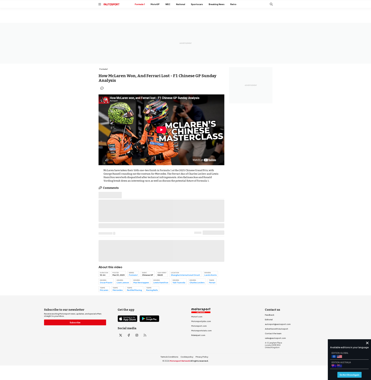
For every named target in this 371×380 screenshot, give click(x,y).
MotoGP (155, 4)
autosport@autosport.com (278, 324)
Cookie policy (187, 357)
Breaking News (216, 4)
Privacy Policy (202, 357)
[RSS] (145, 335)
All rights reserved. (199, 361)
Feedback (269, 315)
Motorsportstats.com (201, 330)
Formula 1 (140, 4)
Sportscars (197, 4)
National (180, 4)
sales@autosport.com (275, 338)
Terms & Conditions (169, 357)
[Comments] (103, 88)
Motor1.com (196, 316)
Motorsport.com (199, 326)
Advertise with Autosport (276, 329)
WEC (167, 4)
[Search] (271, 4)
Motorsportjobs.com (201, 321)
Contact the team (273, 333)
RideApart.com (198, 335)
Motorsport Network (180, 361)
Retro (233, 4)
